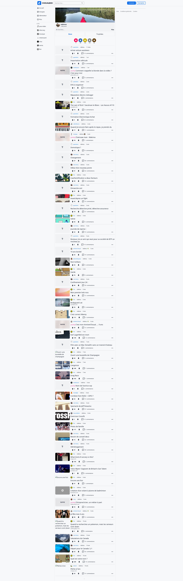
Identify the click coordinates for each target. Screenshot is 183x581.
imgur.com (73, 459)
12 (89, 191)
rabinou (82, 47)
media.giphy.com (75, 528)
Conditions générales (126, 11)
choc (40, 42)
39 (89, 450)
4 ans (84, 215)
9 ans (84, 423)
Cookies (135, 11)
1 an (87, 57)
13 (89, 327)
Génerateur (43, 16)
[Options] (112, 53)
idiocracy (42, 31)
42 (89, 551)
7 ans (84, 331)
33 (89, 120)
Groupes (42, 12)
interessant (43, 38)
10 (89, 201)
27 (89, 211)
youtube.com (74, 107)
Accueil (41, 8)
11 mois (88, 47)
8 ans (88, 382)
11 (89, 130)
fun (40, 50)
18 (89, 181)
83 (89, 161)
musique (42, 34)
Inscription (141, 3)
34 (89, 88)
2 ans (87, 81)
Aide (117, 11)
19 (89, 53)
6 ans (90, 259)
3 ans (87, 144)
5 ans (87, 226)
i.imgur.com (74, 571)
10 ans (84, 521)
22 (89, 171)
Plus (40, 20)
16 (89, 541)
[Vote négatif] (78, 53)
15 (89, 573)
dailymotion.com (75, 504)
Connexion (131, 3)
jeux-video (42, 27)
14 (89, 399)
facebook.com (74, 492)
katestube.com (74, 75)
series (41, 46)
